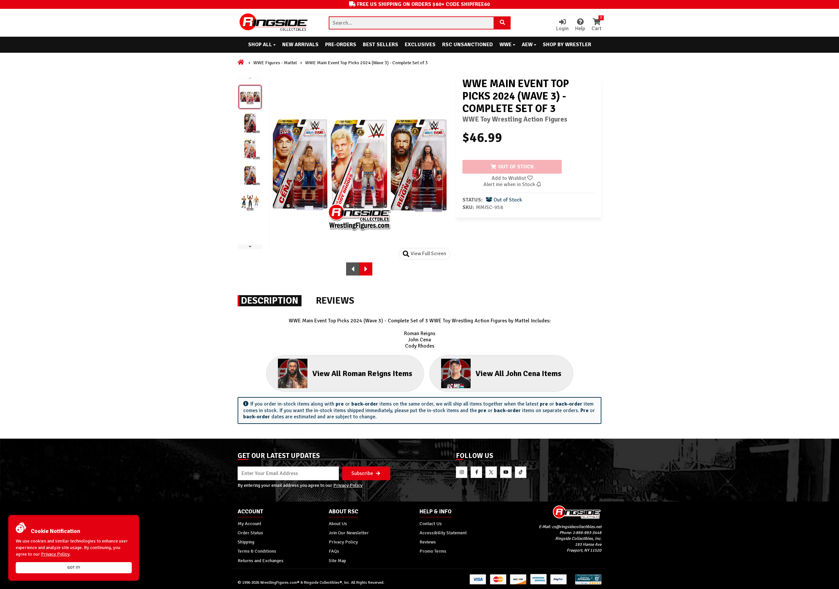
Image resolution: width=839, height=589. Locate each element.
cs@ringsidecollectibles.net (576, 526)
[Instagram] (461, 472)
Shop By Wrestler (567, 44)
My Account (249, 523)
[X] (491, 472)
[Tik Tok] (520, 472)
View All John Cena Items (518, 373)
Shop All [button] (260, 44)
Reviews (428, 542)
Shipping (246, 542)
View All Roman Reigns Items (362, 373)
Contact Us (431, 523)
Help (580, 28)
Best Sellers (380, 44)
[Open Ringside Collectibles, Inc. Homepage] (274, 22)
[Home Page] (241, 63)
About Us (338, 523)
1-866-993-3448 (587, 532)
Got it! (73, 567)
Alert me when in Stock (510, 184)
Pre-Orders (340, 44)
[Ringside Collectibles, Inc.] (556, 512)
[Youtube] (506, 472)
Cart (596, 25)
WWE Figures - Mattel (275, 63)
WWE (506, 44)
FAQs (334, 551)
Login (562, 28)
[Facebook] (476, 472)
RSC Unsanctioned (467, 44)
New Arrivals (300, 44)
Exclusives (420, 44)
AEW (528, 44)
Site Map (337, 560)
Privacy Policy (347, 485)
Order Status (250, 533)
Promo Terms (433, 551)
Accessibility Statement (443, 533)
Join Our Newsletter (349, 533)
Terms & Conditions (257, 551)
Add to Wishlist (509, 178)
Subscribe (362, 473)
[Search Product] (502, 22)
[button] (352, 269)
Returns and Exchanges (260, 560)
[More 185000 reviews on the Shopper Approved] (588, 583)
